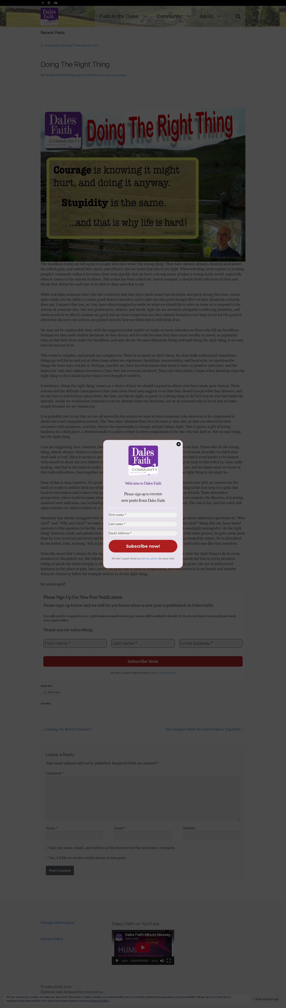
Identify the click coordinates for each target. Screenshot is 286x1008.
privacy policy (150, 558)
